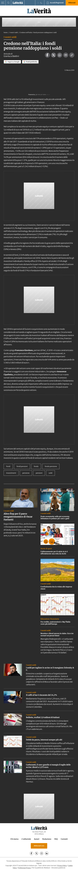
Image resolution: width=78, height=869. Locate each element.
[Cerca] (8, 3)
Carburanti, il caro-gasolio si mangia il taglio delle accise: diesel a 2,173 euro (48, 766)
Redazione (46, 839)
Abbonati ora (39, 846)
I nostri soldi (14, 32)
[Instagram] (41, 853)
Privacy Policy (62, 865)
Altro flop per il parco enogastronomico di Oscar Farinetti (18, 516)
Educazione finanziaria (50, 619)
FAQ (56, 839)
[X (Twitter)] (36, 853)
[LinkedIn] (46, 853)
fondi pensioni (22, 466)
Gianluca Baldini (11, 56)
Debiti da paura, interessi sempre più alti (44, 740)
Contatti (64, 839)
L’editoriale (26, 839)
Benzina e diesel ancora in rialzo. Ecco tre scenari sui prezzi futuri (57, 634)
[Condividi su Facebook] (47, 55)
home (6, 32)
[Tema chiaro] (38, 2)
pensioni (39, 473)
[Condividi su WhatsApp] (59, 55)
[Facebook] (31, 853)
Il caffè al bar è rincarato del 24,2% (41, 695)
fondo (36, 466)
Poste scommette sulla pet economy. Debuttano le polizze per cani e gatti (55, 517)
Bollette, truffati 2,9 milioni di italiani (43, 717)
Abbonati (72, 3)
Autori (36, 839)
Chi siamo (14, 839)
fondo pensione (51, 466)
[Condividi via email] (65, 55)
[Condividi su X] (53, 55)
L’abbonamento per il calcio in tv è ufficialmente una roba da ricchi (54, 552)
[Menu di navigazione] (3, 3)
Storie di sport (46, 549)
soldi (50, 473)
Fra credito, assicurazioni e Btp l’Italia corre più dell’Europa (55, 623)
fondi (8, 466)
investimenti (11, 473)
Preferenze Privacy (24, 868)
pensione (25, 473)
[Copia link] (71, 55)
